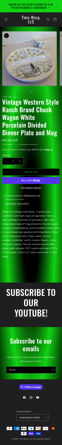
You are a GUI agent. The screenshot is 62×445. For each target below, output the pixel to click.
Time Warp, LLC (26, 439)
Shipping (16, 144)
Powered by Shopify (41, 439)
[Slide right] (37, 91)
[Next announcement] (56, 6)
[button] (6, 19)
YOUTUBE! (31, 312)
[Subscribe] (52, 369)
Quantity (6, 155)
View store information (17, 203)
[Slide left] (24, 91)
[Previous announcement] (5, 6)
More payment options (31, 188)
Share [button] (9, 265)
